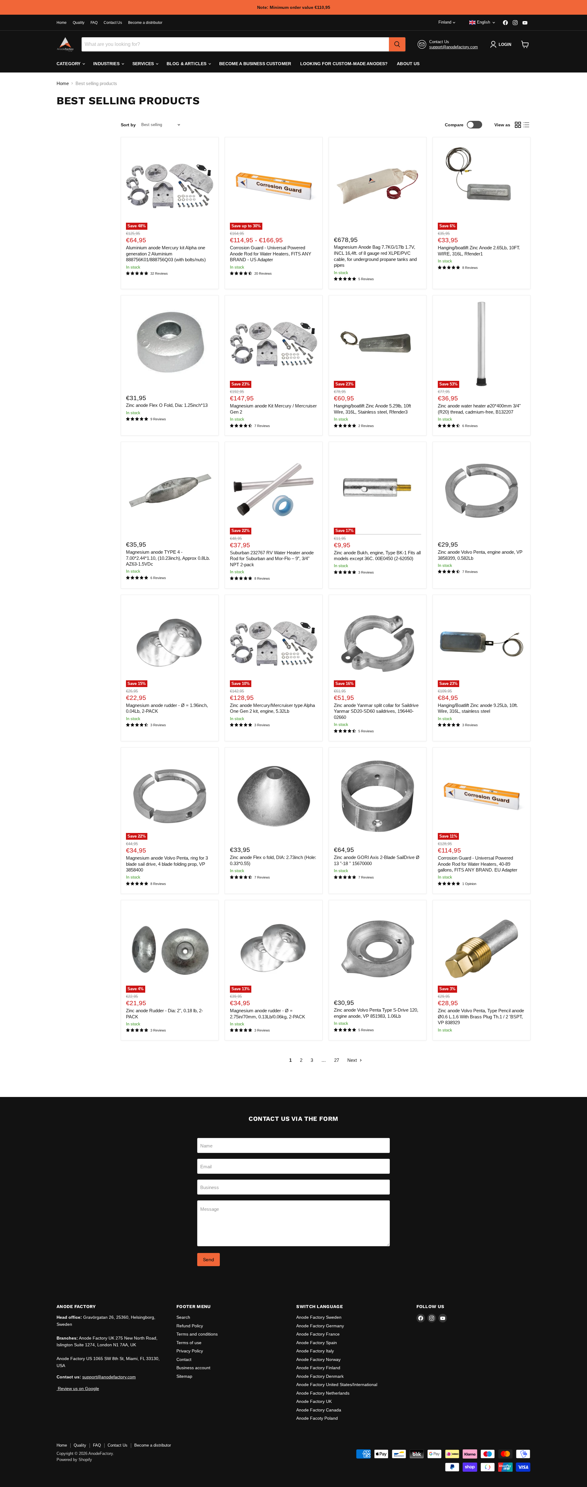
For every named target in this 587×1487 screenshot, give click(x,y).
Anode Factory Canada (318, 1409)
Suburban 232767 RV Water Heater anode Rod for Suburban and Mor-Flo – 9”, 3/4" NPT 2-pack (272, 558)
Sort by (128, 124)
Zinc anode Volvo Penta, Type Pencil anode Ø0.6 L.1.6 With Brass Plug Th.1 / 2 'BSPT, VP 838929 (481, 1016)
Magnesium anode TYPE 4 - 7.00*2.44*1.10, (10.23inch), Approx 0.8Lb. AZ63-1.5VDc (168, 558)
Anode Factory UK (314, 1401)
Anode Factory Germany (320, 1325)
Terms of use (188, 1342)
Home (62, 22)
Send (208, 1259)
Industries (107, 63)
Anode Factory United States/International (336, 1384)
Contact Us (113, 22)
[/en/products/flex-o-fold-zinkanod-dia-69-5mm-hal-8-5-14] (273, 796)
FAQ (94, 22)
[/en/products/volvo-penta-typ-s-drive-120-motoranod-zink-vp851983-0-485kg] (377, 949)
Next (352, 1060)
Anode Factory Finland (318, 1367)
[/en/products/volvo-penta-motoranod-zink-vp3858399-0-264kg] (481, 491)
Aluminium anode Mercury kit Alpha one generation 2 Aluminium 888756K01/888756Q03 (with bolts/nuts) (166, 253)
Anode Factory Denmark (320, 1376)
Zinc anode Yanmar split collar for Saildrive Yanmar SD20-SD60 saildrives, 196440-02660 (376, 711)
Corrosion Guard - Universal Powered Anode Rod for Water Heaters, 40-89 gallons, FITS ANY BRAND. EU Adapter (477, 863)
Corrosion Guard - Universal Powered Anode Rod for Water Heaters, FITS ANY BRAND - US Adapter (270, 253)
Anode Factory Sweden (318, 1317)
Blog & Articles (187, 63)
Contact (183, 1359)
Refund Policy (189, 1325)
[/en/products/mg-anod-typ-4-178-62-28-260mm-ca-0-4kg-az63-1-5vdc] (169, 491)
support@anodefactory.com (453, 47)
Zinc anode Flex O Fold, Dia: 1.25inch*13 (167, 405)
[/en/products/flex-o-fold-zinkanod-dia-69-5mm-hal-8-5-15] (169, 344)
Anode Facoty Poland (317, 1418)
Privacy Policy (189, 1350)
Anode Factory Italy (315, 1350)
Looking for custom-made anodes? (344, 63)
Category (69, 63)
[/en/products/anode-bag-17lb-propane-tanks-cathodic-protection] (377, 186)
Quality (78, 22)
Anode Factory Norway (318, 1359)
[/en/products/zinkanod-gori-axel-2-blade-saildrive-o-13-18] (377, 796)
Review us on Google (78, 1388)
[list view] (526, 125)
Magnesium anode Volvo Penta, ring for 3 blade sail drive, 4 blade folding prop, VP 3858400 (167, 863)
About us (408, 63)
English (483, 22)
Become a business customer (255, 63)
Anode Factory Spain (316, 1342)
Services (143, 63)
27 (336, 1060)
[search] (397, 44)
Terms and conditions (197, 1334)
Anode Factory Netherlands (322, 1393)
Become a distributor (145, 22)
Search (183, 1317)
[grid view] (518, 125)
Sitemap (184, 1376)
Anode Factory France (318, 1334)
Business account (193, 1367)
